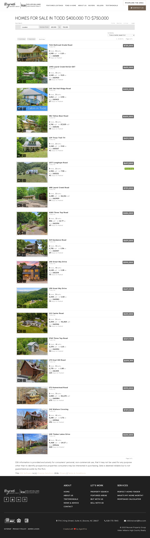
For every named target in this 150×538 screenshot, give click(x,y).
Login (133, 23)
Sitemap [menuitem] (7, 529)
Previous (125, 39)
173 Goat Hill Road (57, 361)
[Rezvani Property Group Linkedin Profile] (18, 499)
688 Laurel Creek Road (59, 188)
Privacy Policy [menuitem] (19, 529)
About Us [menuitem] (82, 5)
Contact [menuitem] (68, 506)
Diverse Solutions (46, 473)
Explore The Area (135, 3)
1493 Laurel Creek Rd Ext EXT (62, 67)
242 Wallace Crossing (58, 410)
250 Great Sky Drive (58, 262)
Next (134, 39)
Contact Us (138, 8)
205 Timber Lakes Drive (59, 435)
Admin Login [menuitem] (33, 529)
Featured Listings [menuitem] (54, 5)
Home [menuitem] (66, 492)
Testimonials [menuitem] (71, 499)
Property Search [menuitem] (100, 492)
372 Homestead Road (58, 388)
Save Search (18, 23)
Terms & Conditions (77, 473)
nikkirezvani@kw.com (136, 521)
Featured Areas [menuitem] (99, 495)
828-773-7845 (112, 521)
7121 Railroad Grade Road (60, 46)
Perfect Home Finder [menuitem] (128, 492)
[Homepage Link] (23, 5)
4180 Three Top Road (58, 213)
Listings (125, 23)
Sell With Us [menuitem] (97, 503)
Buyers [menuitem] (91, 5)
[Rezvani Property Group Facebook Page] (6, 499)
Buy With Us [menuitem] (97, 499)
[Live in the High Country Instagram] (24, 499)
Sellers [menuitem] (100, 5)
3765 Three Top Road (58, 339)
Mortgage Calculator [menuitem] (129, 499)
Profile (113, 23)
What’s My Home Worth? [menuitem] (130, 495)
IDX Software (26, 473)
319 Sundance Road (57, 241)
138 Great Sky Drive (58, 289)
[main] (75, 237)
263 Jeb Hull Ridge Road (60, 89)
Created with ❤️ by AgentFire (75, 529)
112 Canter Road (56, 314)
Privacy (63, 473)
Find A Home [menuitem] (70, 5)
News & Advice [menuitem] (71, 503)
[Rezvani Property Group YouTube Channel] (12, 499)
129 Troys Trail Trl (57, 138)
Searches (119, 23)
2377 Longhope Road (58, 163)
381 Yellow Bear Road (58, 117)
